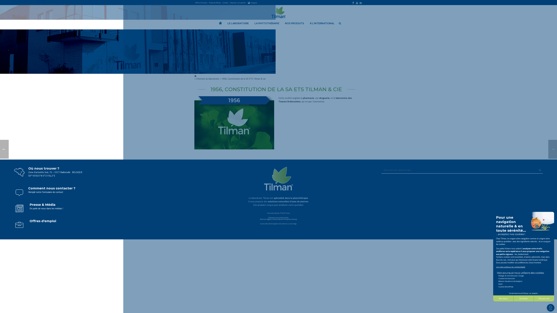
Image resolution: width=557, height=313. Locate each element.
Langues (254, 2)
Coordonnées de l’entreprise (281, 219)
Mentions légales (265, 219)
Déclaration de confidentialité (278, 217)
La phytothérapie (267, 23)
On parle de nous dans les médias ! (46, 208)
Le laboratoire (238, 23)
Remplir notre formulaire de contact (45, 192)
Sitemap (294, 219)
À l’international (322, 23)
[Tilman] (278, 11)
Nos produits (294, 23)
